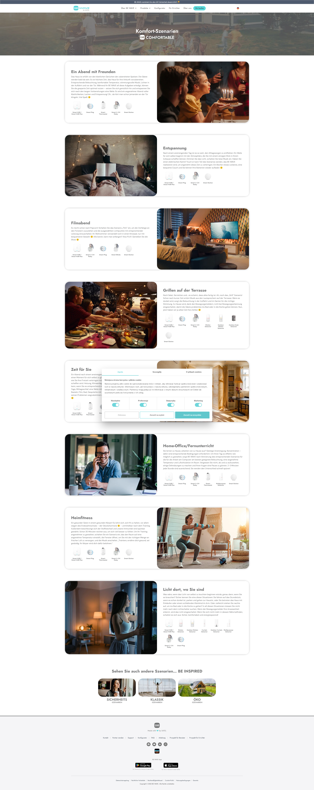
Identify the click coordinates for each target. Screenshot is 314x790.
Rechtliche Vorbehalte (138, 780)
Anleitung (162, 738)
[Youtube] (154, 744)
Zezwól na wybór (157, 415)
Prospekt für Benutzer (177, 738)
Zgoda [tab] (120, 372)
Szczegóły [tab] (157, 372)
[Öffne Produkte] (150, 8)
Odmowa (122, 415)
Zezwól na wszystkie (192, 415)
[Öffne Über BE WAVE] (136, 8)
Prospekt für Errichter (197, 738)
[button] (238, 8)
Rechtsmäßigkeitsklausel (155, 780)
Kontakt (105, 738)
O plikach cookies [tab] (194, 372)
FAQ (152, 738)
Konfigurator (142, 738)
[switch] (143, 405)
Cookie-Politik (169, 780)
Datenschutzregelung (122, 780)
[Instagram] (165, 744)
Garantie (195, 780)
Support (131, 738)
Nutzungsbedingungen (183, 780)
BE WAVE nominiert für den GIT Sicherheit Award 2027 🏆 (157, 2)
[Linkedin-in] (160, 744)
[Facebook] (148, 744)
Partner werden (118, 738)
